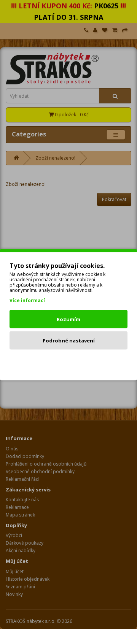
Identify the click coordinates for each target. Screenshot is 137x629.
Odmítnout (68, 361)
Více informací (27, 300)
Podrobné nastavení (69, 340)
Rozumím (68, 318)
